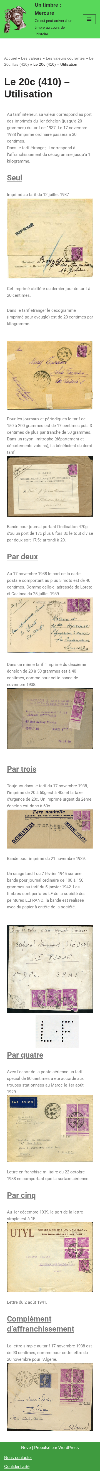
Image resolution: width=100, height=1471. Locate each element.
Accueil (10, 58)
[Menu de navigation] (89, 19)
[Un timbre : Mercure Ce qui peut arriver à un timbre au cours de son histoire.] (16, 19)
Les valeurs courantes (65, 58)
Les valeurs (31, 58)
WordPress (68, 1447)
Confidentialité (16, 1466)
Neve (26, 1447)
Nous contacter (18, 1457)
